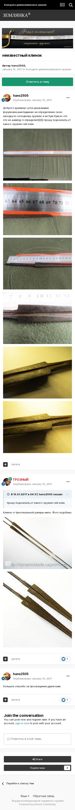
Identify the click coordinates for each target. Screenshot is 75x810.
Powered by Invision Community (37, 804)
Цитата (15, 464)
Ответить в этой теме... (26, 738)
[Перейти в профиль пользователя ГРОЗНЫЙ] (7, 482)
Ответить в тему (37, 81)
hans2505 (18, 65)
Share (38, 759)
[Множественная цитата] (5, 464)
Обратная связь (43, 796)
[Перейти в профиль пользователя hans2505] (7, 98)
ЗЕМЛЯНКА (17, 15)
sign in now (22, 723)
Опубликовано (32, 100)
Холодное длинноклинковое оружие (48, 69)
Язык (24, 796)
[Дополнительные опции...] (68, 98)
